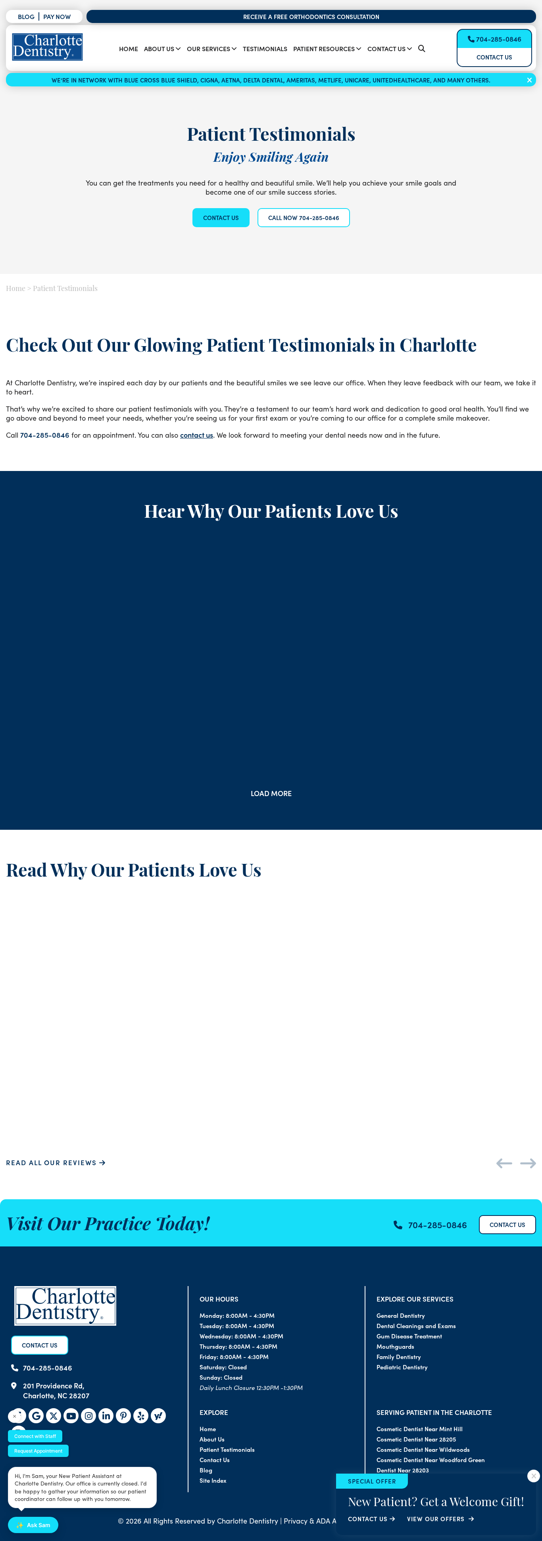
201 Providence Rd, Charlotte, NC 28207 (56, 1390)
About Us (159, 48)
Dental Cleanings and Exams (416, 1325)
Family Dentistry (399, 1356)
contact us (196, 435)
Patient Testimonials (227, 1449)
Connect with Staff (35, 1436)
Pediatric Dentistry (402, 1367)
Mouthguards (395, 1346)
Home (128, 48)
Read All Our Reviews (52, 1162)
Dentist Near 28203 (403, 1470)
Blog (26, 16)
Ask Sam (33, 1525)
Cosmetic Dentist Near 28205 (416, 1439)
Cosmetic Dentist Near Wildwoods (423, 1449)
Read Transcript (151, 685)
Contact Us (386, 48)
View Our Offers (437, 1518)
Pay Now (57, 16)
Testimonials (265, 48)
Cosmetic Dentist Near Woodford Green (431, 1459)
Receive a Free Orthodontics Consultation (311, 16)
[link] (158, 1415)
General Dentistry (401, 1315)
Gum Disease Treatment (409, 1336)
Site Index (213, 1480)
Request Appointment (38, 1451)
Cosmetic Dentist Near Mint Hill (420, 1428)
